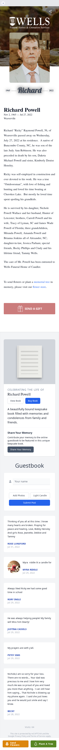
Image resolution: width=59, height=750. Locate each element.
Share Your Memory (20, 449)
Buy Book (33, 400)
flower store (39, 287)
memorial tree (42, 282)
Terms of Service (38, 736)
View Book (15, 400)
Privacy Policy (21, 736)
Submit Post (29, 502)
